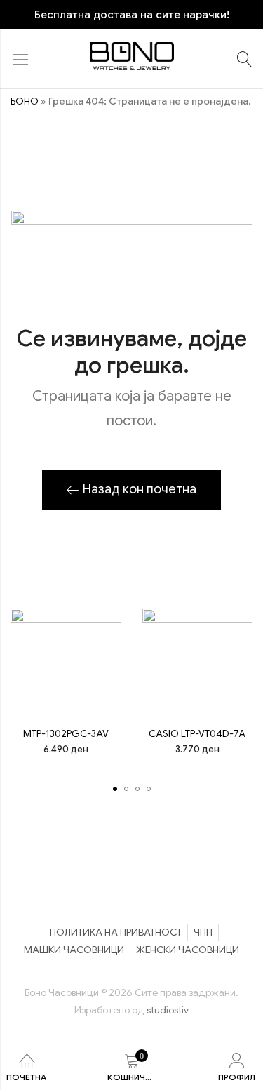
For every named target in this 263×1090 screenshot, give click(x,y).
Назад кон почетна (139, 489)
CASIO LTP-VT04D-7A (197, 733)
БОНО (25, 101)
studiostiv (168, 1010)
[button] (115, 789)
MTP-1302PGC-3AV (66, 733)
